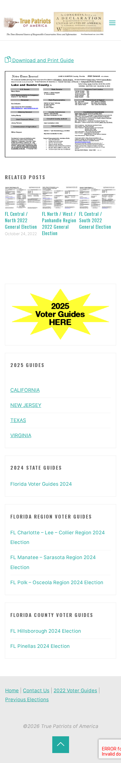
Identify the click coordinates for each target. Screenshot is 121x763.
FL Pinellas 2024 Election (40, 646)
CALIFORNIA (25, 390)
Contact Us (36, 690)
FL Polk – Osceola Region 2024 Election (56, 582)
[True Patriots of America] (56, 23)
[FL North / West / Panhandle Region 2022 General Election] (60, 197)
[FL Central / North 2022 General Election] (23, 197)
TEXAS (18, 420)
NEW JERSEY (25, 405)
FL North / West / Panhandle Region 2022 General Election (59, 223)
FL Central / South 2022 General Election (95, 220)
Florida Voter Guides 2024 (41, 484)
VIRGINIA (20, 435)
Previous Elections (27, 699)
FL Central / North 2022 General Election (21, 220)
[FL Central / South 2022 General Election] (97, 197)
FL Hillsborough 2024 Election (45, 631)
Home (12, 690)
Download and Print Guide (42, 60)
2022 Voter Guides (75, 690)
